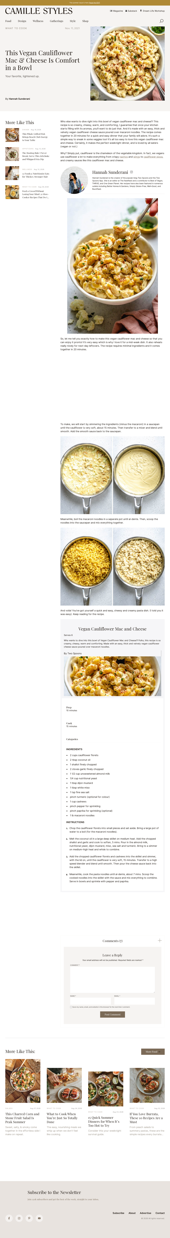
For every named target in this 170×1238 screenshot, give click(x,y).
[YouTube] (39, 1218)
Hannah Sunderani (19, 98)
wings (136, 156)
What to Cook (16, 28)
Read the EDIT (94, 3)
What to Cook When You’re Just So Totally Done (62, 1118)
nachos (124, 156)
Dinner (25, 130)
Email (117, 996)
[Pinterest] (29, 1218)
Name (73, 996)
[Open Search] (161, 21)
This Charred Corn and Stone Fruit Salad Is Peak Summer (22, 1118)
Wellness (27, 169)
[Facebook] (9, 1218)
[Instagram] (19, 1218)
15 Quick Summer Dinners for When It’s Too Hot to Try (103, 1121)
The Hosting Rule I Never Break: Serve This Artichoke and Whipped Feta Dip (35, 156)
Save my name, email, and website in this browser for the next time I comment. (101, 1007)
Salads (9, 1108)
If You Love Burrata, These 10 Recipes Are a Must (146, 1118)
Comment (75, 965)
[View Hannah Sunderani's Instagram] (131, 172)
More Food (151, 1051)
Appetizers (28, 149)
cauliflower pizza (153, 156)
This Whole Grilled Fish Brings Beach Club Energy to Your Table (35, 136)
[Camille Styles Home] (39, 10)
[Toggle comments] (159, 940)
